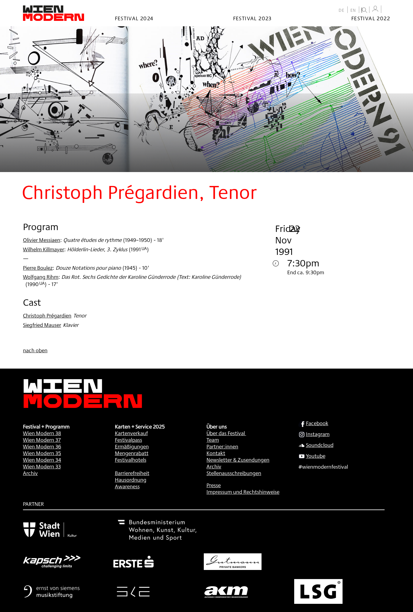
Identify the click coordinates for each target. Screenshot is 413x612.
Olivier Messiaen (41, 240)
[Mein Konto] (375, 8)
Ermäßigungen (132, 446)
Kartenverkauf (131, 433)
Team (213, 440)
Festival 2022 (370, 18)
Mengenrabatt (131, 453)
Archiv (30, 473)
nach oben (35, 350)
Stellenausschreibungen (234, 473)
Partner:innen (222, 446)
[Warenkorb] (387, 10)
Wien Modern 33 (42, 466)
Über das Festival (226, 433)
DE (342, 10)
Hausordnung (130, 479)
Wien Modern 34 (42, 460)
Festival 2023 (252, 18)
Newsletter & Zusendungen (238, 460)
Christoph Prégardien (47, 315)
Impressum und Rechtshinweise (243, 492)
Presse (214, 485)
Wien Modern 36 (42, 446)
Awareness (127, 486)
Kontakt (216, 453)
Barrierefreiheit (132, 473)
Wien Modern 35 (42, 453)
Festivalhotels (130, 460)
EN (353, 10)
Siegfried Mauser (42, 325)
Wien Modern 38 (42, 433)
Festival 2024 (134, 18)
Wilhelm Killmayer (43, 249)
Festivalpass (128, 440)
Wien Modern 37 (42, 440)
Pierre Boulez (38, 268)
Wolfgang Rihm (40, 277)
